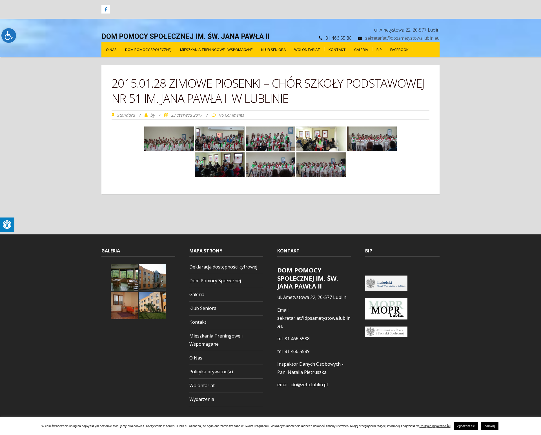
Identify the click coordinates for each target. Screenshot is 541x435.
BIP (379, 49)
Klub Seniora (273, 49)
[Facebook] (105, 9)
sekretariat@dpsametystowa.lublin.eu (402, 38)
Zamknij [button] (489, 426)
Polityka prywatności (211, 372)
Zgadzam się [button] (466, 426)
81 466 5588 (297, 339)
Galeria (361, 49)
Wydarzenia (201, 399)
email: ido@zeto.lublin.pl (302, 384)
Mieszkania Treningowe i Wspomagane (216, 49)
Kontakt (337, 49)
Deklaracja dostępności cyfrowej (223, 267)
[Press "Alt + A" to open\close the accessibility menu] (7, 225)
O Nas (111, 49)
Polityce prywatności (435, 426)
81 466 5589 (297, 351)
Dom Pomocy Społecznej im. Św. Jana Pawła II (185, 36)
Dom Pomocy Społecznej (148, 49)
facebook (399, 49)
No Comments (231, 115)
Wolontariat (307, 49)
